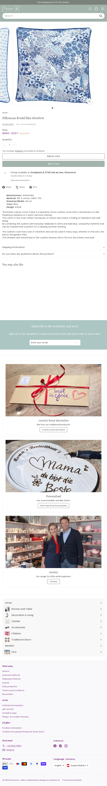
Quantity (7, 139)
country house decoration (53, 429)
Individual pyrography (12, 705)
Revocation (7, 694)
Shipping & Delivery (11, 679)
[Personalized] (53, 466)
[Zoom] (89, 101)
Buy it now (53, 163)
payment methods (11, 675)
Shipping (19, 151)
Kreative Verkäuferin (12, 728)
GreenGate (8, 124)
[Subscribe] (75, 342)
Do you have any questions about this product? (28, 253)
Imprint (5, 682)
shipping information (13, 247)
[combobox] (53, 16)
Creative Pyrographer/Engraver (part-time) (23, 731)
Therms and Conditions (13, 690)
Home (5, 113)
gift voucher (8, 709)
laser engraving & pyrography (53, 505)
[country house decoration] (53, 390)
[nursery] (53, 542)
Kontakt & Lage (9, 713)
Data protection (9, 686)
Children (53, 581)
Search (5, 671)
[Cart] (96, 9)
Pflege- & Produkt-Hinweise (15, 716)
